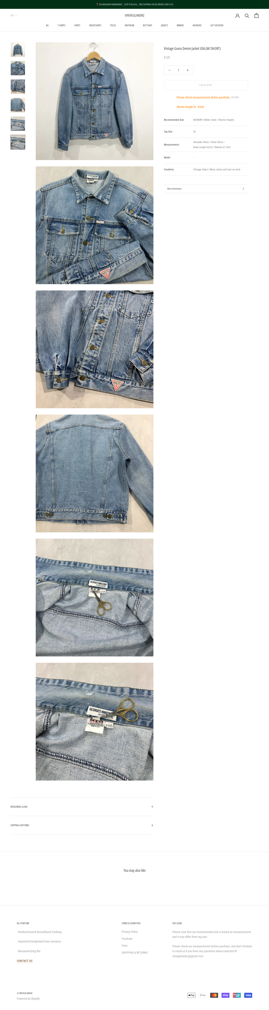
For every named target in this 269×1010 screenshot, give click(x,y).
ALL (47, 25)
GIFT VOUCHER (216, 25)
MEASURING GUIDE (19, 807)
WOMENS (197, 25)
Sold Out (205, 85)
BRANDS (180, 25)
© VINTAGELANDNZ (24, 993)
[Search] (247, 15)
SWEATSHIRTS (95, 25)
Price (125, 945)
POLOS (113, 25)
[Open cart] (256, 15)
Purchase (127, 938)
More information (174, 188)
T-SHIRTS (61, 25)
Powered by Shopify (28, 998)
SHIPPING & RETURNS (20, 825)
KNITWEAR (129, 25)
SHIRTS (77, 25)
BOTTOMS (147, 25)
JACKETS (164, 25)
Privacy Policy (130, 931)
